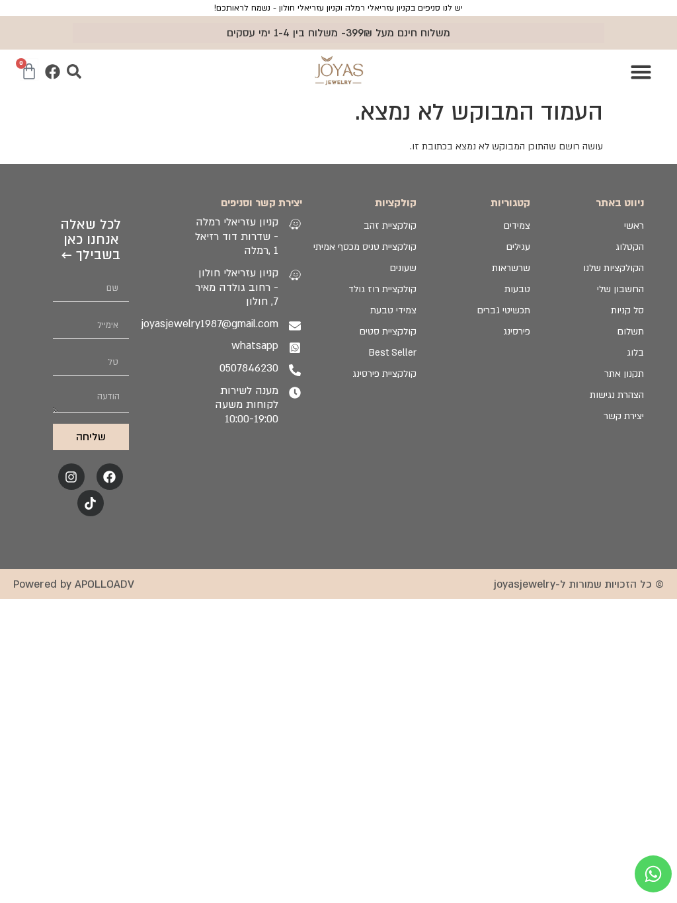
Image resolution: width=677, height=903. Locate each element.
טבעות (517, 289)
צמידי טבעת (393, 310)
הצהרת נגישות (617, 395)
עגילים (518, 247)
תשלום (630, 331)
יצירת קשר (624, 416)
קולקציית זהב (390, 225)
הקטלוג (630, 247)
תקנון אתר (624, 374)
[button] (641, 71)
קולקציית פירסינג (384, 374)
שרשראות (511, 268)
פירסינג (516, 331)
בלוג (635, 352)
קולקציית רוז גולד (382, 289)
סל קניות (627, 310)
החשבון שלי (620, 289)
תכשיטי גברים (503, 310)
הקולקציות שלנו (613, 268)
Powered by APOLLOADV (73, 584)
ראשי (634, 225)
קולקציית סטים (387, 331)
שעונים (402, 268)
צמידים (516, 225)
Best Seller (392, 352)
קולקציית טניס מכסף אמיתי (364, 247)
